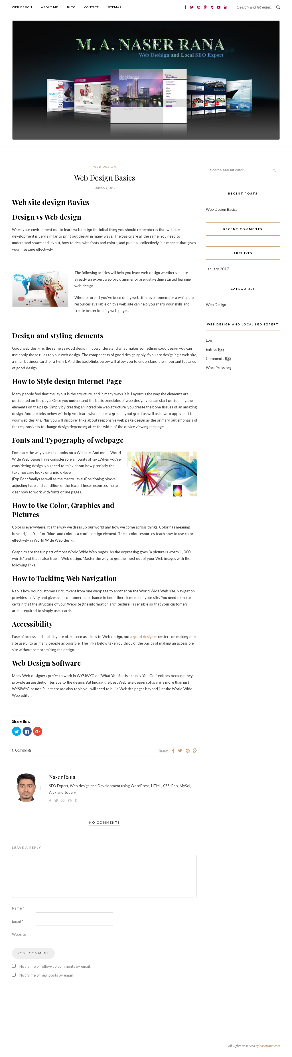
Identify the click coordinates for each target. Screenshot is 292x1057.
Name (18, 908)
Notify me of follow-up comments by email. (55, 966)
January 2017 (217, 269)
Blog (71, 7)
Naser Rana (62, 776)
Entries (215, 349)
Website (19, 934)
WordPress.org (218, 367)
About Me (49, 7)
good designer (145, 636)
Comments (218, 358)
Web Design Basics (221, 209)
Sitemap (114, 7)
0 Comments (21, 750)
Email (17, 921)
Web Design (22, 7)
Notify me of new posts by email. (46, 975)
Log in (211, 340)
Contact (91, 7)
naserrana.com (269, 1046)
